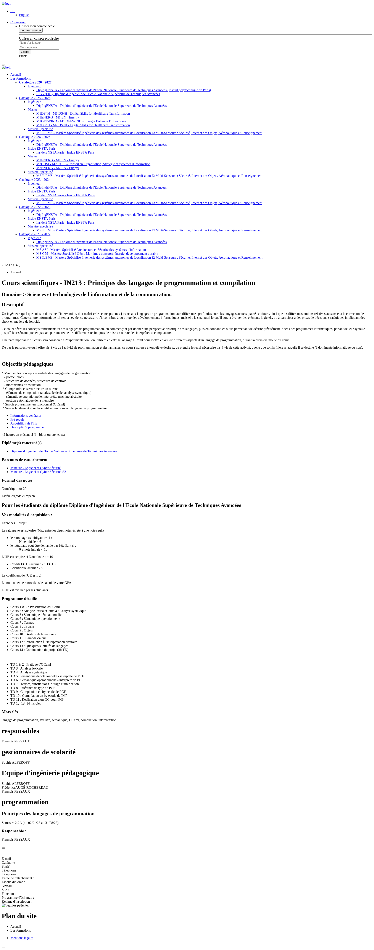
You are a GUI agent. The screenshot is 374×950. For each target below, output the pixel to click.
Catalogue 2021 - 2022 (34, 234)
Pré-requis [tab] (17, 419)
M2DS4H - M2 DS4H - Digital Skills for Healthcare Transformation (83, 125)
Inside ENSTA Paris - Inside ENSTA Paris (65, 152)
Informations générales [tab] (25, 415)
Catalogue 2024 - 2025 (34, 137)
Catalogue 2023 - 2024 (34, 179)
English (24, 15)
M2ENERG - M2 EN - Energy (57, 168)
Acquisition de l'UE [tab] (23, 423)
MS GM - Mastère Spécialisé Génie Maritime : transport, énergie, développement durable (97, 253)
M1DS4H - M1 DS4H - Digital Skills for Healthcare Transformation (83, 113)
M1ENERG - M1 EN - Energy (57, 117)
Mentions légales (21, 938)
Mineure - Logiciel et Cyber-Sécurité (35, 468)
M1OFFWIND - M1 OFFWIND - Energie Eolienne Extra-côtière (81, 121)
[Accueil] (6, 3)
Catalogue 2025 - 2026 (34, 98)
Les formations (20, 78)
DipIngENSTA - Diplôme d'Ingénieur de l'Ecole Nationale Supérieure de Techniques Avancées (101, 105)
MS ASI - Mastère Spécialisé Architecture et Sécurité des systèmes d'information (91, 250)
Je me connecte (31, 30)
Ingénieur (34, 86)
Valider (25, 51)
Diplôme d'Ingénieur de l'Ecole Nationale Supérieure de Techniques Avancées (63, 451)
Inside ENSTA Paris (41, 148)
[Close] (3, 848)
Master (32, 109)
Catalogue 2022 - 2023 (34, 207)
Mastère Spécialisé (40, 129)
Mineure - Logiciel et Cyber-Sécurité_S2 (38, 472)
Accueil (15, 74)
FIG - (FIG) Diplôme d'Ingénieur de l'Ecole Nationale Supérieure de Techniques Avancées (98, 94)
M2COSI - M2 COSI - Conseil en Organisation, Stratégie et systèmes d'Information (93, 164)
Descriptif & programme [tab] (27, 427)
